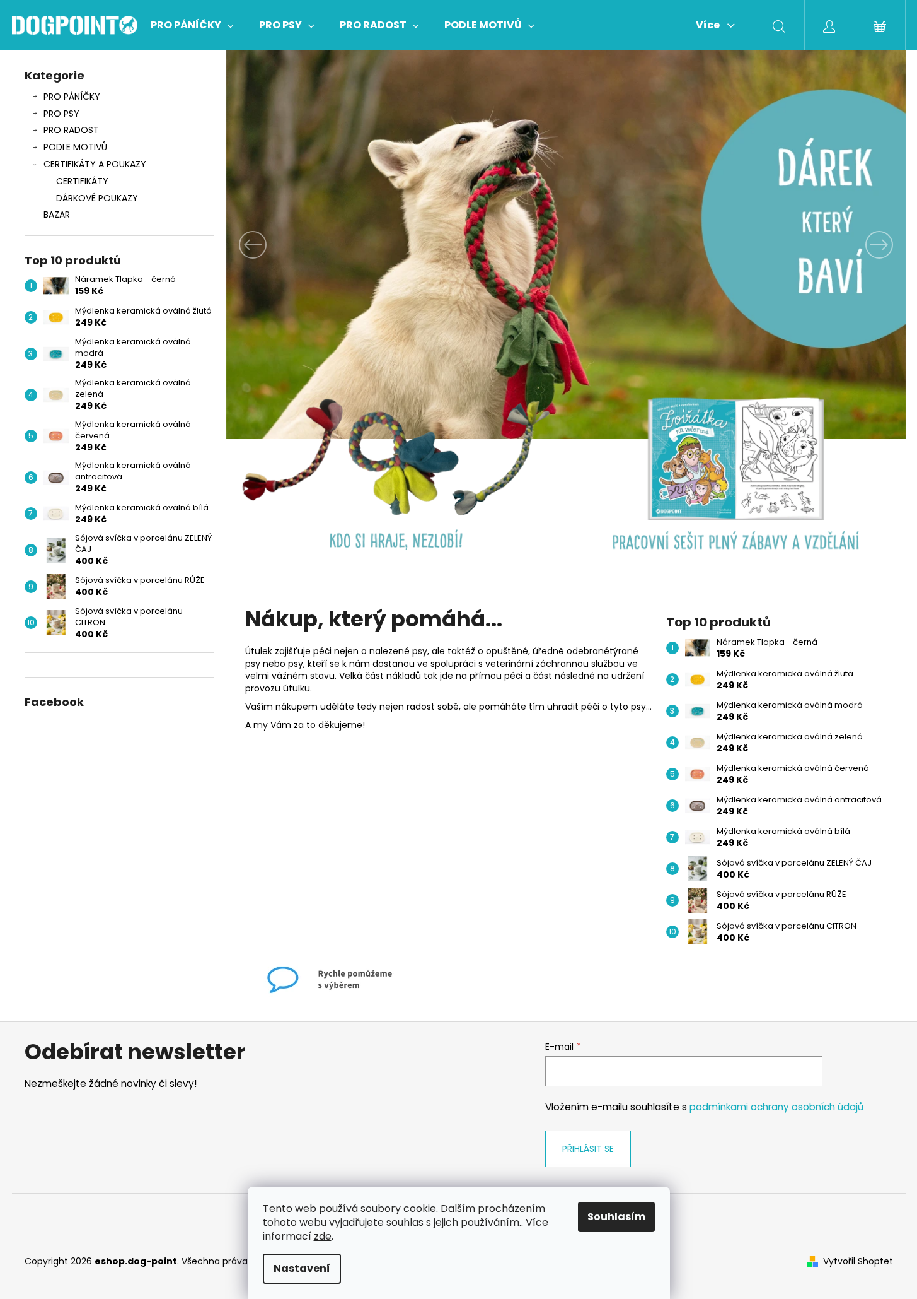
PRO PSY (61, 113)
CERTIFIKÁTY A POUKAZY (94, 164)
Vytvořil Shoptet (858, 1261)
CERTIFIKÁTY (82, 181)
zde (323, 1236)
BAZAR (56, 214)
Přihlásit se (588, 1149)
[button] (277, 244)
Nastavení (302, 1268)
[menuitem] (192, 25)
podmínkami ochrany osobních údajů (776, 1107)
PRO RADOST (71, 130)
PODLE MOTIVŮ (75, 147)
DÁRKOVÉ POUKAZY (97, 198)
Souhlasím (616, 1216)
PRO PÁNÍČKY (71, 96)
